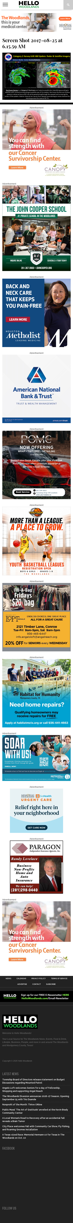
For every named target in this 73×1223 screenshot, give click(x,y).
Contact (36, 984)
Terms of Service (59, 978)
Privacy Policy (38, 978)
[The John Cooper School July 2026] (36, 270)
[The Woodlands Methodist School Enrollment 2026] (36, 780)
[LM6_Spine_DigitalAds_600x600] (36, 346)
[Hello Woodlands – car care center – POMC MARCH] (36, 498)
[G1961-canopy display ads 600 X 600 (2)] (36, 177)
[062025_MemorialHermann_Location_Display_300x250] (36, 832)
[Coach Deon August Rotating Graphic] (36, 574)
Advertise (22, 984)
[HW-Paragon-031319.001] (36, 893)
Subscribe (51, 984)
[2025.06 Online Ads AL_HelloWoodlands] (36, 650)
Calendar (21, 978)
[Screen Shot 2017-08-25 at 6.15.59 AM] (36, 98)
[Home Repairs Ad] (36, 726)
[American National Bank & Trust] (36, 422)
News (8, 978)
